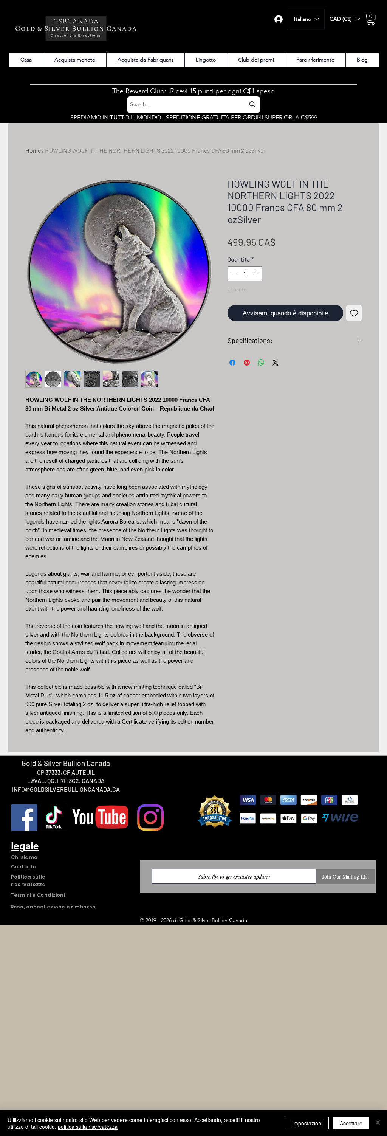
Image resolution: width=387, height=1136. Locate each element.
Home (33, 150)
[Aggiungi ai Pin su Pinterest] (246, 368)
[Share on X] (275, 368)
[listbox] (345, 19)
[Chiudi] (377, 1123)
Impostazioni (307, 1123)
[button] (345, 19)
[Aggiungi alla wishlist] (354, 319)
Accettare (351, 1123)
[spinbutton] (245, 280)
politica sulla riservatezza (88, 1126)
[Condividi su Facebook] (232, 368)
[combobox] (193, 104)
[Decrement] (234, 280)
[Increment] (256, 280)
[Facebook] (24, 817)
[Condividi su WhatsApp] (261, 368)
